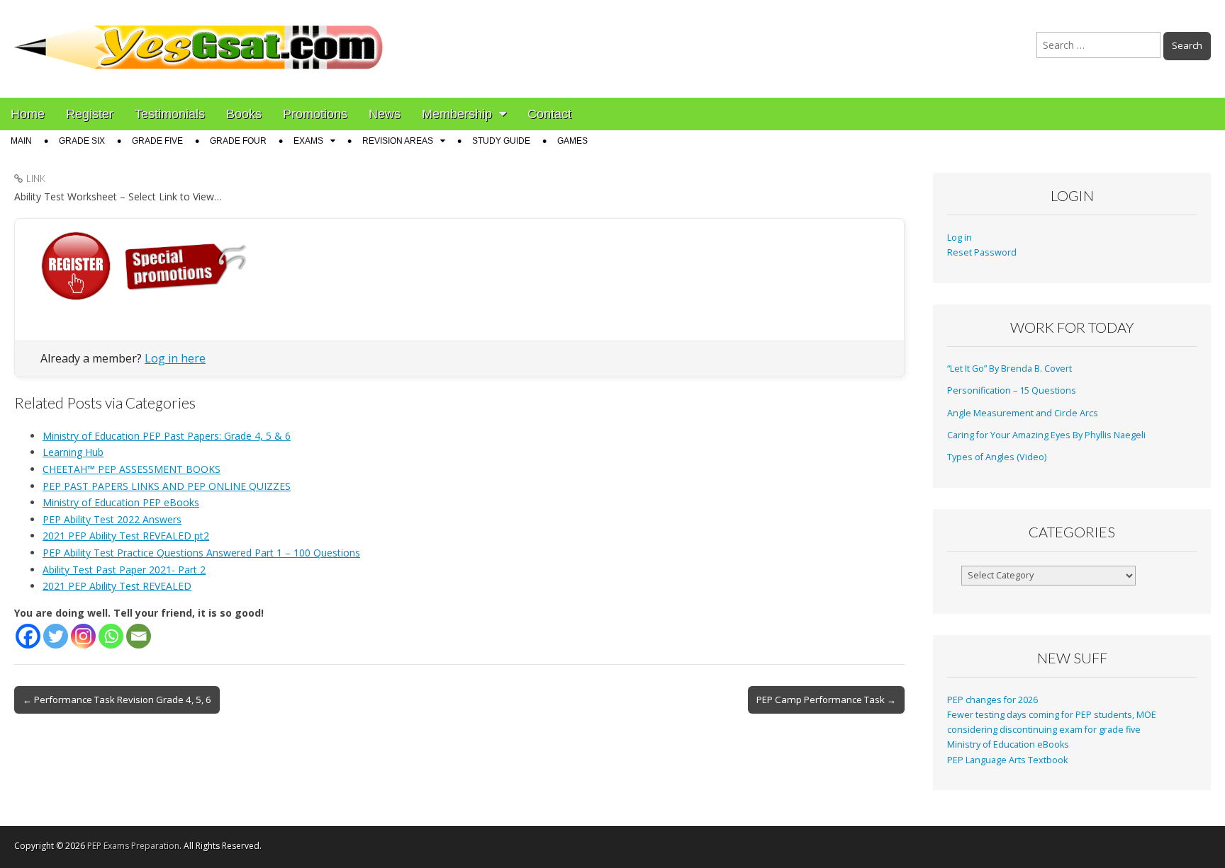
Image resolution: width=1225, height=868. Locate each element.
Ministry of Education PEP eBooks (121, 502)
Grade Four (238, 141)
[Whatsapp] (111, 636)
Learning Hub (73, 452)
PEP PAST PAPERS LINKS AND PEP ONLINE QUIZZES (167, 486)
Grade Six (82, 141)
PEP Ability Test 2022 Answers (112, 519)
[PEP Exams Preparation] (199, 38)
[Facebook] (28, 636)
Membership (457, 114)
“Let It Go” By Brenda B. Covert (1009, 368)
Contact (549, 114)
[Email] (138, 636)
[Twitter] (55, 636)
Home (28, 114)
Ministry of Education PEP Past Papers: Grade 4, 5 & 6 (167, 435)
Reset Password (982, 252)
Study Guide (501, 141)
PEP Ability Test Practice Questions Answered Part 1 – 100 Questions (201, 552)
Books (244, 114)
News (385, 114)
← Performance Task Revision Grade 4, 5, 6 (117, 699)
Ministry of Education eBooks (1008, 744)
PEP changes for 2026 (992, 700)
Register (89, 114)
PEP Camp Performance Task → (826, 699)
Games (572, 141)
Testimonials (170, 114)
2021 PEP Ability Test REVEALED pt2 (126, 535)
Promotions (315, 114)
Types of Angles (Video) (996, 457)
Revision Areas (397, 141)
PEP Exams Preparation (133, 846)
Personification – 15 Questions (1011, 390)
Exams (308, 141)
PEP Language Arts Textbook (1007, 760)
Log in (959, 238)
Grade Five (157, 141)
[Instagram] (83, 636)
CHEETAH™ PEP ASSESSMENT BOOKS (131, 469)
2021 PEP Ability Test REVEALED (117, 586)
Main (21, 141)
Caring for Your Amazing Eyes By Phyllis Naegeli (1046, 435)
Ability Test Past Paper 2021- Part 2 (124, 569)
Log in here (175, 358)
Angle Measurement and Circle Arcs (1022, 413)
